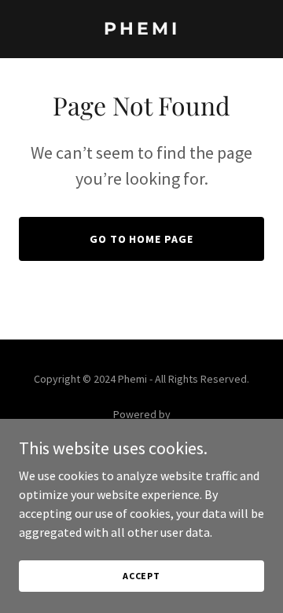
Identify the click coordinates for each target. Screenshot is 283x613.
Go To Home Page (142, 239)
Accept (141, 576)
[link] (141, 30)
